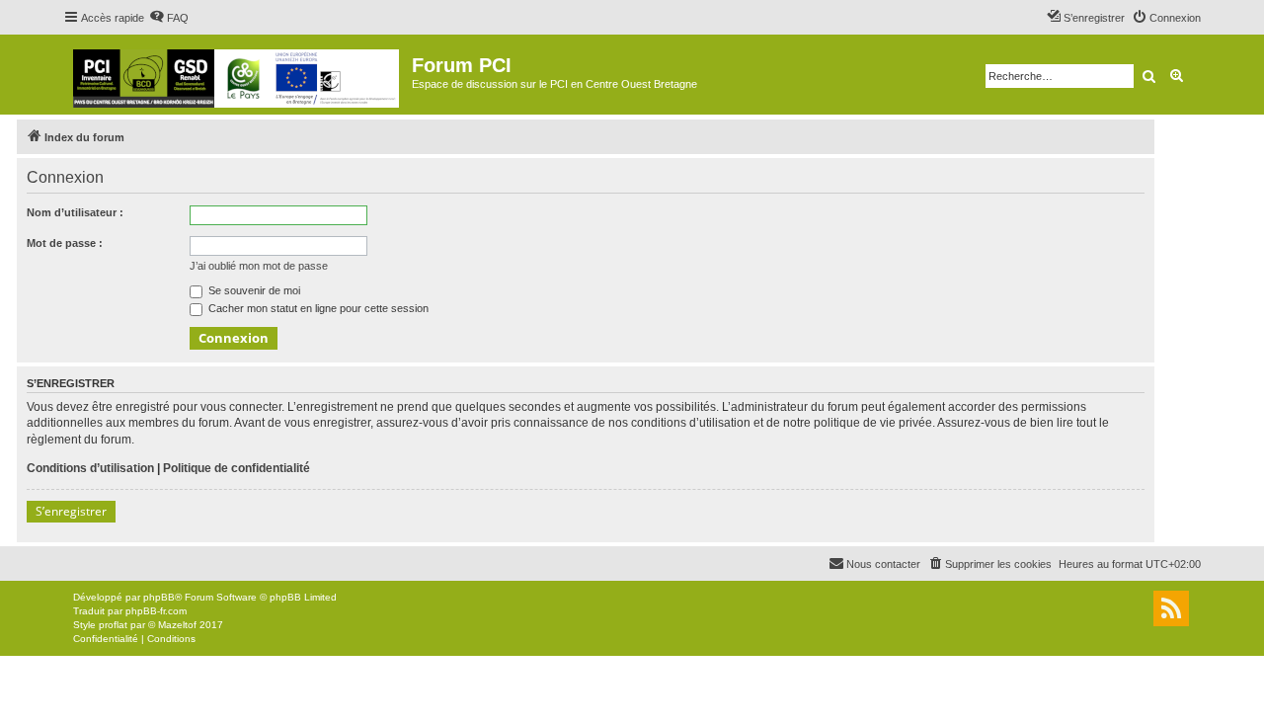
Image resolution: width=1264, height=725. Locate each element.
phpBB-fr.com (156, 610)
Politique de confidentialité (236, 468)
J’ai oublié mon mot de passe (259, 266)
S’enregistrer (71, 511)
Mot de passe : (65, 243)
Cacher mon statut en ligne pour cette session (317, 308)
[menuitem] (169, 18)
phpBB (159, 597)
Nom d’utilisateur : (75, 212)
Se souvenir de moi (252, 290)
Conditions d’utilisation (90, 468)
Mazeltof (177, 624)
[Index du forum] (237, 75)
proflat (113, 624)
